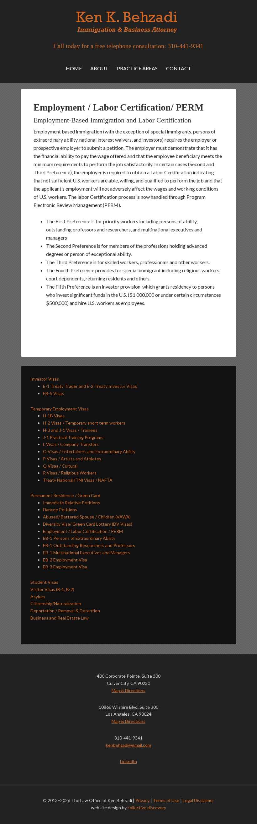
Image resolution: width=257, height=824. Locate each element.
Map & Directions (128, 690)
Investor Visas (44, 379)
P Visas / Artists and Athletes (72, 458)
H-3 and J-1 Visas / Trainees (70, 430)
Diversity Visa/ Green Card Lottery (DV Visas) (87, 524)
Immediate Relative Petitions (71, 502)
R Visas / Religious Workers (70, 472)
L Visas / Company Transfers (71, 444)
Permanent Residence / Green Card (65, 495)
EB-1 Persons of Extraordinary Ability (79, 538)
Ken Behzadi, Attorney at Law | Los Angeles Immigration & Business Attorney (128, 22)
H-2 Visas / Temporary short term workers (84, 423)
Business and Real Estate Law (59, 618)
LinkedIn (128, 761)
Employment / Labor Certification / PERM (83, 531)
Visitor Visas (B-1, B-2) (52, 589)
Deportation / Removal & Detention (65, 610)
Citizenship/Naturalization (55, 603)
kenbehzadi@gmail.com (128, 745)
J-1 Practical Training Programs (73, 437)
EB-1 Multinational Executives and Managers (86, 552)
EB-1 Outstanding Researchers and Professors (89, 545)
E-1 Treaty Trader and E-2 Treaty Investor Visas (90, 386)
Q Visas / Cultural (60, 466)
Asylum (37, 596)
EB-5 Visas (53, 393)
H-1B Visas (54, 415)
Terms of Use (166, 800)
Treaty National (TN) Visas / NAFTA (78, 480)
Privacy (142, 800)
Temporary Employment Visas (59, 408)
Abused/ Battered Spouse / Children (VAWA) (87, 516)
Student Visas (44, 582)
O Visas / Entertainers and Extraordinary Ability (89, 451)
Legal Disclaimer (198, 800)
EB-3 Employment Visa (65, 566)
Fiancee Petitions (60, 509)
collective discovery (147, 807)
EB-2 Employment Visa (65, 559)
